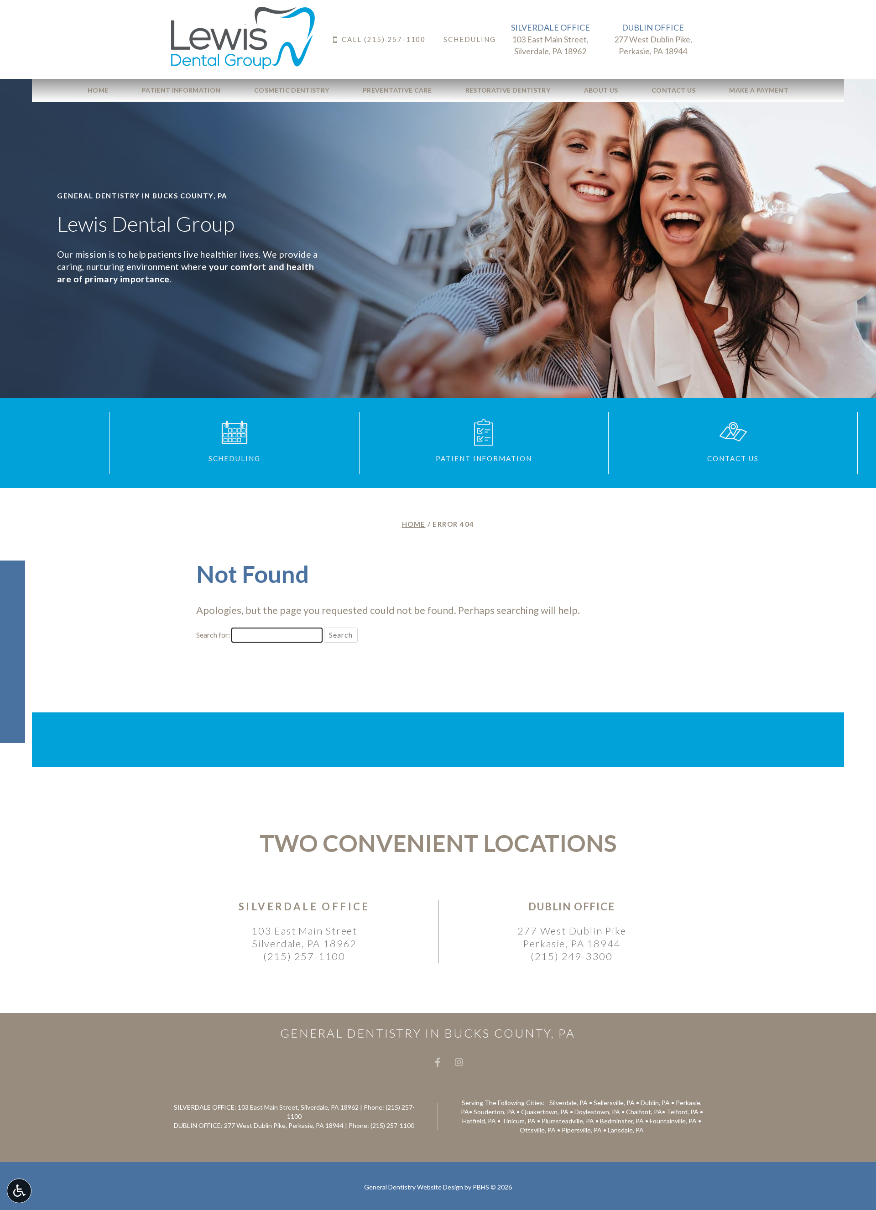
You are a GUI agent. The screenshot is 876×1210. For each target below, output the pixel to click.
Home (98, 90)
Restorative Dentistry (507, 90)
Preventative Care (397, 90)
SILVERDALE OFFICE (550, 27)
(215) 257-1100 (304, 956)
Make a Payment (758, 90)
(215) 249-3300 (572, 956)
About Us (601, 90)
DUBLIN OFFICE (653, 27)
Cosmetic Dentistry (291, 90)
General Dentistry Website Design (413, 1187)
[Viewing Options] (19, 1191)
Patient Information (181, 90)
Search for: (213, 634)
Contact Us (674, 90)
